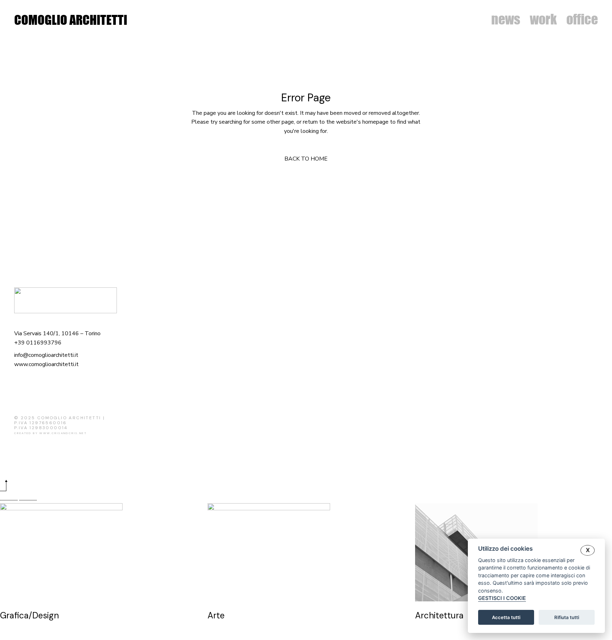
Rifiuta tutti (566, 617)
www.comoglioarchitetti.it (46, 364)
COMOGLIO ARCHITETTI (70, 20)
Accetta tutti (506, 617)
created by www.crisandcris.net (50, 433)
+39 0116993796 (38, 343)
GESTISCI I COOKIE (502, 598)
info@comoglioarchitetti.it (46, 355)
